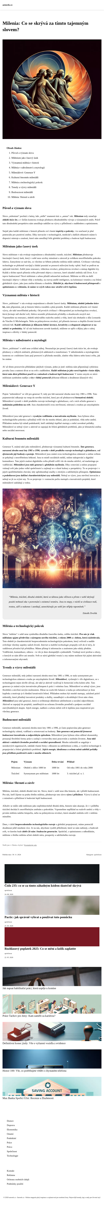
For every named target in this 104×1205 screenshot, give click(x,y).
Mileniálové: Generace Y (23, 172)
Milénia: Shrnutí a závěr (23, 197)
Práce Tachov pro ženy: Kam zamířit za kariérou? (29, 1015)
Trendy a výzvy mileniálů (23, 187)
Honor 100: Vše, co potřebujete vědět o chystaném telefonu (34, 1070)
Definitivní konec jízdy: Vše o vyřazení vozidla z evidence (34, 1043)
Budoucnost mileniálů (22, 192)
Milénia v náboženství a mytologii (28, 167)
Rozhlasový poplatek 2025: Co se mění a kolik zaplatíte (40, 948)
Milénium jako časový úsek (24, 158)
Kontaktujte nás (30, 845)
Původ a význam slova (22, 153)
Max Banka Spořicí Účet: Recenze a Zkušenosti (28, 1098)
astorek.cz (7, 5)
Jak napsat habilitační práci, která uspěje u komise (29, 988)
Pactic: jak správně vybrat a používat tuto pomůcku (38, 917)
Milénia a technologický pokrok (27, 182)
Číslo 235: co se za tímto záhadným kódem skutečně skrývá (43, 885)
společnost (97, 855)
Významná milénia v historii (25, 162)
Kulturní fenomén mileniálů (24, 177)
